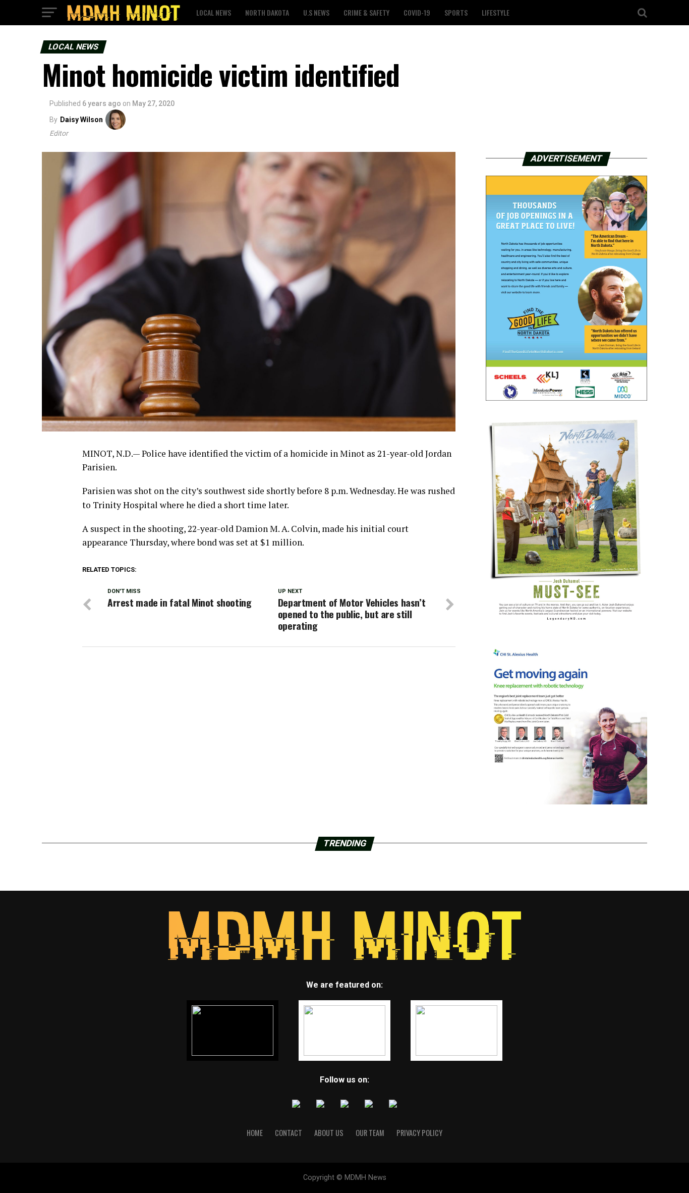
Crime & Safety (366, 12)
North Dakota (267, 12)
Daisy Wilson (81, 120)
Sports (456, 12)
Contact (288, 1132)
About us (328, 1132)
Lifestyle (495, 12)
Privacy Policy (419, 1132)
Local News (213, 12)
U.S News (316, 12)
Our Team (370, 1132)
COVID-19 (417, 12)
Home (255, 1132)
